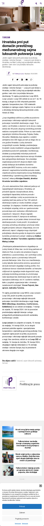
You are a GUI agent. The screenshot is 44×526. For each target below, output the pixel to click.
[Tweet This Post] (17, 80)
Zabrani (22, 513)
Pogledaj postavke (22, 519)
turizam (5, 363)
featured (19, 361)
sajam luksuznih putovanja (32, 361)
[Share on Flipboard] (22, 80)
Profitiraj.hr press (19, 74)
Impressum (18, 523)
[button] (40, 486)
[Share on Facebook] (13, 80)
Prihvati (22, 506)
